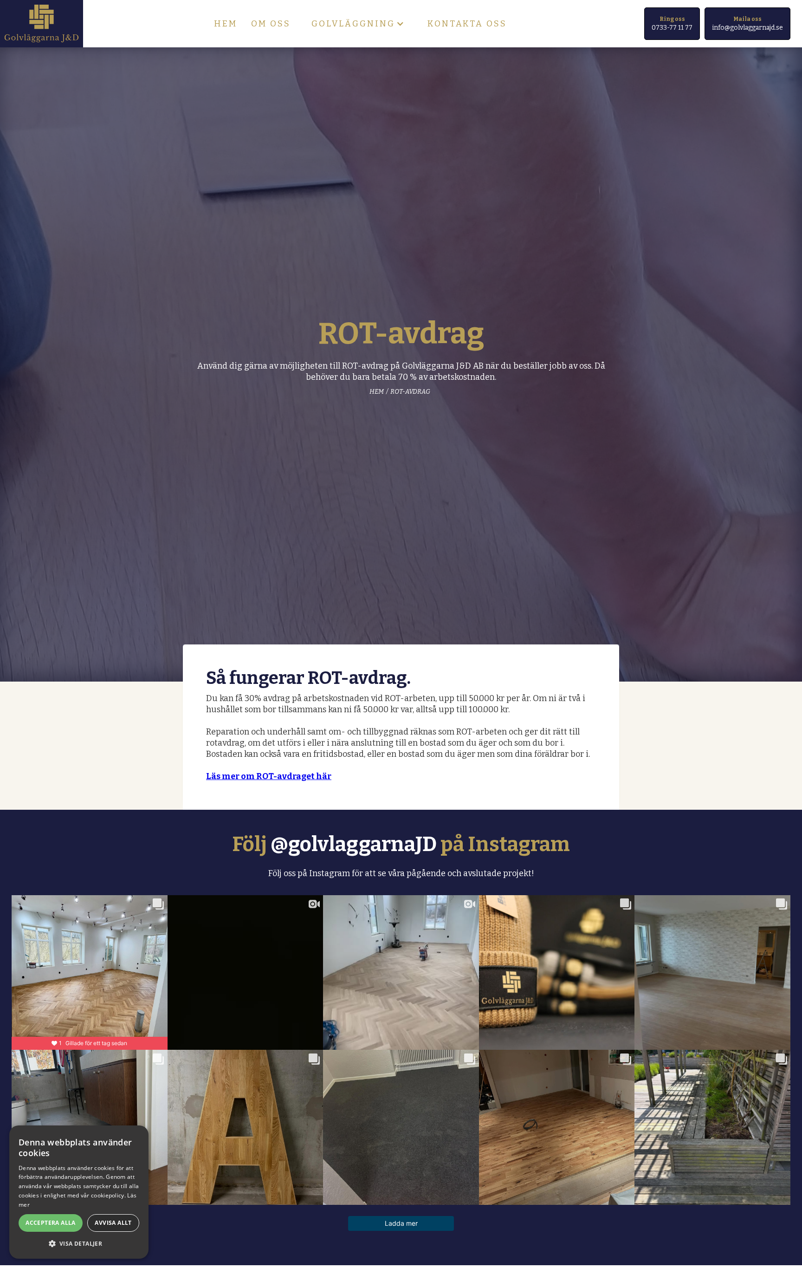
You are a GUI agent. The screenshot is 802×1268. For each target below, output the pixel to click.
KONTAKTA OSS (467, 24)
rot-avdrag (410, 392)
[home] (41, 23)
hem (376, 392)
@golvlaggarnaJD (354, 844)
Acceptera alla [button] (51, 1223)
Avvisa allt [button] (113, 1223)
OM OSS (271, 24)
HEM (225, 24)
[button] (359, 23)
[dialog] (79, 1192)
